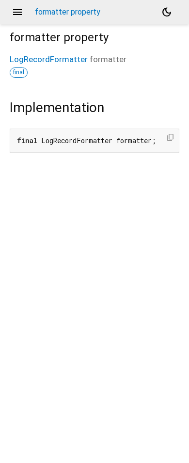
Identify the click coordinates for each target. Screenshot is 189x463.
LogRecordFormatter (49, 59)
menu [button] (17, 12)
